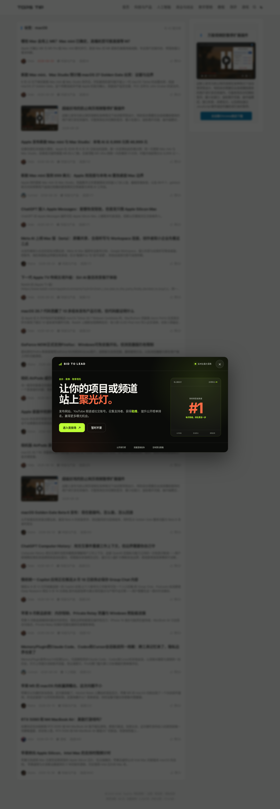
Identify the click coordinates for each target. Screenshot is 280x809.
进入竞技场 (69, 427)
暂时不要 (96, 427)
